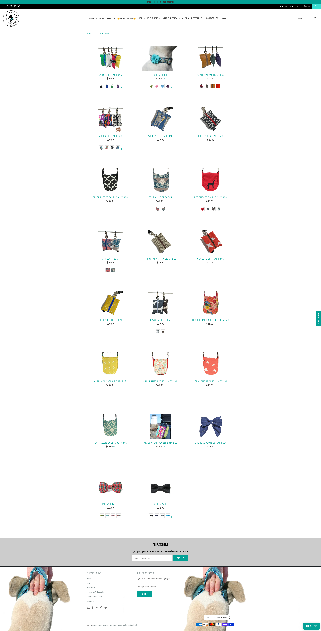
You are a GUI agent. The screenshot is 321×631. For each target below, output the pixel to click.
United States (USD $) (287, 6)
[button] (141, 18)
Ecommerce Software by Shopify (126, 625)
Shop (88, 583)
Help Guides (91, 588)
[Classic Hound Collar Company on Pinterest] (15, 6)
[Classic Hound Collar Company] (11, 18)
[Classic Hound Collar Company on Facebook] (7, 6)
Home (89, 579)
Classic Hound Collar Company (103, 625)
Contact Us (90, 601)
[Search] (315, 18)
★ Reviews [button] (318, 318)
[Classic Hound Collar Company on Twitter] (19, 6)
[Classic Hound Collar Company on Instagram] (11, 6)
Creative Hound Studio (94, 597)
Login (308, 6)
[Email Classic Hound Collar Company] (3, 6)
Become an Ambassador (95, 592)
